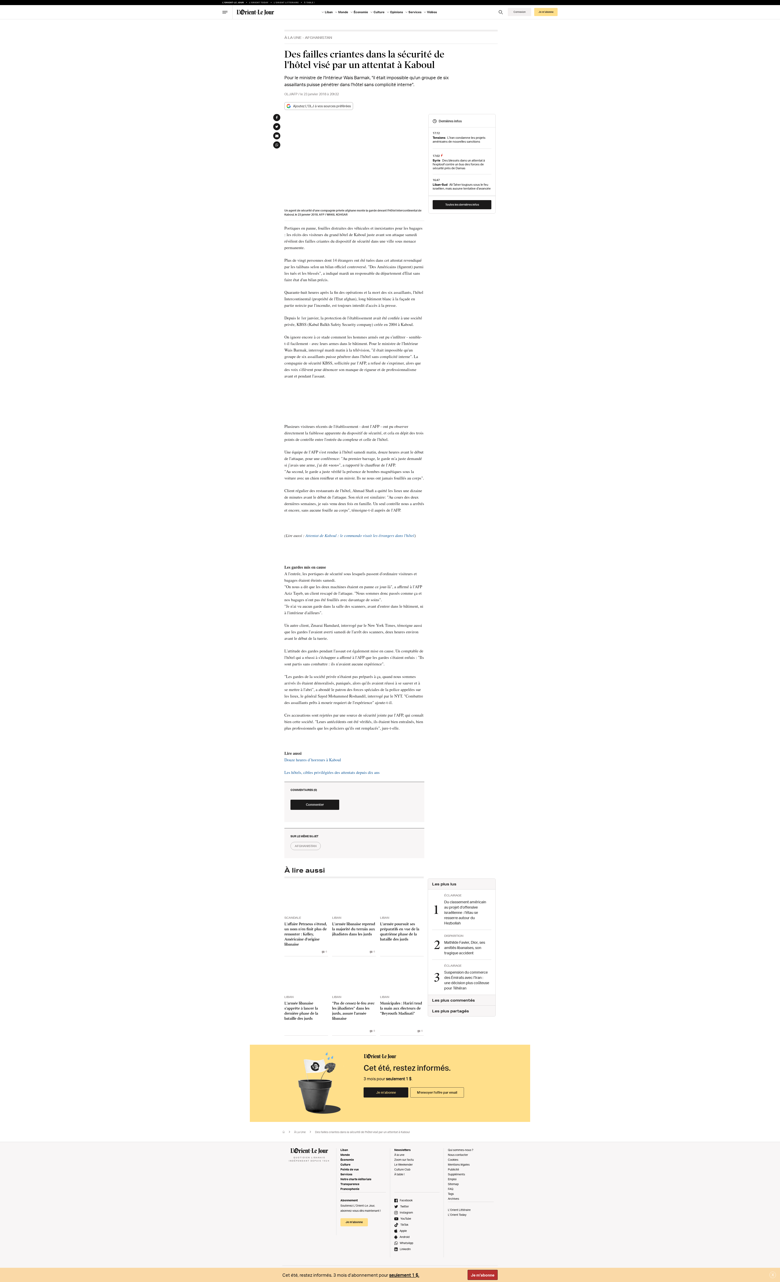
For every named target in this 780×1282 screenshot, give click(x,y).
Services (346, 1174)
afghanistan (305, 846)
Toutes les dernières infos (462, 204)
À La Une (293, 37)
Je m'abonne (482, 1275)
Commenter (315, 805)
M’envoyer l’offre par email (437, 1092)
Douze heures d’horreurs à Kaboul (312, 759)
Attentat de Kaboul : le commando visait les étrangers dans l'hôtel (360, 535)
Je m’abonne (386, 1092)
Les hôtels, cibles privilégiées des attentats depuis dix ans (332, 772)
